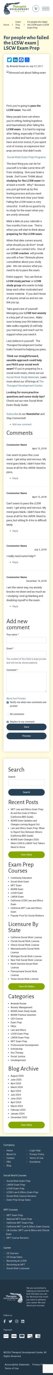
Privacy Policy (36, 1154)
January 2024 (17, 1113)
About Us (11, 1154)
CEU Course (17, 1018)
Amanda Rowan (18, 1003)
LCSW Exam (17, 893)
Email (10, 648)
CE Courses (12, 1253)
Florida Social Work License (25, 941)
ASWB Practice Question (23, 1015)
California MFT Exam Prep (19, 1222)
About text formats (16, 698)
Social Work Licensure (17, 1268)
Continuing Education (21, 878)
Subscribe (12, 413)
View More (26, 854)
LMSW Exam (17, 896)
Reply (15, 478)
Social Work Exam (20, 881)
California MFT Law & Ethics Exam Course (27, 1226)
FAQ (8, 1161)
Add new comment (22, 424)
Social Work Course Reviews (21, 1196)
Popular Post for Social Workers (27, 915)
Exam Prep (16, 1022)
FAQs (13, 1026)
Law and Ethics (18, 1030)
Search (11, 776)
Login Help (35, 1150)
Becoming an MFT (15, 1264)
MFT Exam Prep (19, 1041)
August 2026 (17, 1076)
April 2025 (16, 1091)
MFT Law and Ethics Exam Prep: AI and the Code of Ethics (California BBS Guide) (27, 813)
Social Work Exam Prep (18, 1181)
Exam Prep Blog (18, 25)
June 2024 (16, 1098)
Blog (8, 1165)
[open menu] (45, 8)
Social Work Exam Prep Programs (26, 157)
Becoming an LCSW (16, 1260)
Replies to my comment (22, 721)
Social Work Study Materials (22, 377)
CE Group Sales (14, 1257)
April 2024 (16, 1102)
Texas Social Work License (24, 979)
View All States (26, 986)
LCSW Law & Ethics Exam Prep (22, 1192)
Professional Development (24, 1045)
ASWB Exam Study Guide (23, 1011)
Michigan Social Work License (26, 956)
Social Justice (18, 1056)
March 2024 (17, 1106)
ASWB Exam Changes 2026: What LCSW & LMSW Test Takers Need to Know (28, 843)
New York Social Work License (26, 960)
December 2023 (19, 1117)
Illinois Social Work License (25, 945)
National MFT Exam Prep (19, 1219)
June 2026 (16, 1079)
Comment (12, 670)
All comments (17, 714)
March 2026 (17, 1087)
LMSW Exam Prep (20, 1037)
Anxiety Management (21, 1007)
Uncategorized (18, 1060)
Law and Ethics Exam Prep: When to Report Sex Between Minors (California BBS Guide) (28, 832)
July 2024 (16, 1094)
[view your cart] (35, 8)
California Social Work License (26, 937)
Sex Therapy (17, 1052)
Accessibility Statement (17, 1364)
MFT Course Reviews (17, 1238)
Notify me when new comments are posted (28, 704)
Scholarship (17, 1049)
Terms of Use (36, 1158)
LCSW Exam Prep (20, 1033)
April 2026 (16, 1083)
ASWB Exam (17, 889)
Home (6, 25)
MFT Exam (16, 885)
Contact (10, 1158)
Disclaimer (34, 1161)
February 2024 (18, 1109)
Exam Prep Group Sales (18, 1199)
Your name (12, 634)
